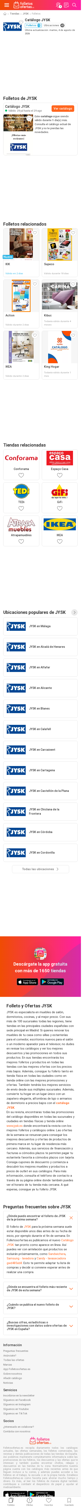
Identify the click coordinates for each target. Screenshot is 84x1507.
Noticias (8, 1382)
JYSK (26, 13)
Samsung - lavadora (20, 1258)
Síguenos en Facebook (17, 1399)
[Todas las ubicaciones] (74, 612)
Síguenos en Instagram (17, 1404)
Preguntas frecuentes (15, 1350)
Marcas (7, 1364)
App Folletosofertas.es (16, 1369)
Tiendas (14, 13)
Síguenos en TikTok (15, 1413)
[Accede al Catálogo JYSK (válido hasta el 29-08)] (18, 134)
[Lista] (66, 5)
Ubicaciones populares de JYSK (34, 612)
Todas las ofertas (13, 1360)
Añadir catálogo (12, 1378)
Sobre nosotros (12, 1373)
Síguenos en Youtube (16, 1409)
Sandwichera (56, 1254)
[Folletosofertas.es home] (23, 5)
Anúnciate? (9, 1355)
